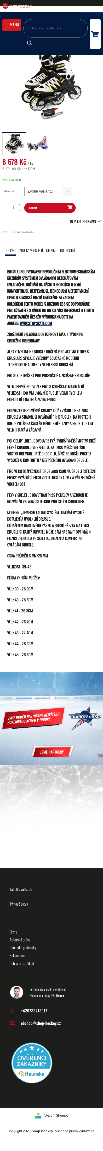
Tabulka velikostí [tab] (30, 250)
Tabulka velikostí (21, 889)
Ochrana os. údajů (22, 963)
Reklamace (17, 955)
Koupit (33, 208)
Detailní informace (83, 221)
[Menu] (11, 25)
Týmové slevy (19, 904)
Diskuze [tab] (51, 250)
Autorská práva (20, 940)
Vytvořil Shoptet (56, 1115)
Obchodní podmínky (23, 948)
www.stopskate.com (36, 323)
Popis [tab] (10, 250)
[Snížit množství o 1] (19, 210)
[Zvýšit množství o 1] (19, 205)
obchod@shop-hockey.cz (41, 1023)
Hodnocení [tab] (67, 250)
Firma (13, 932)
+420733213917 (34, 1011)
